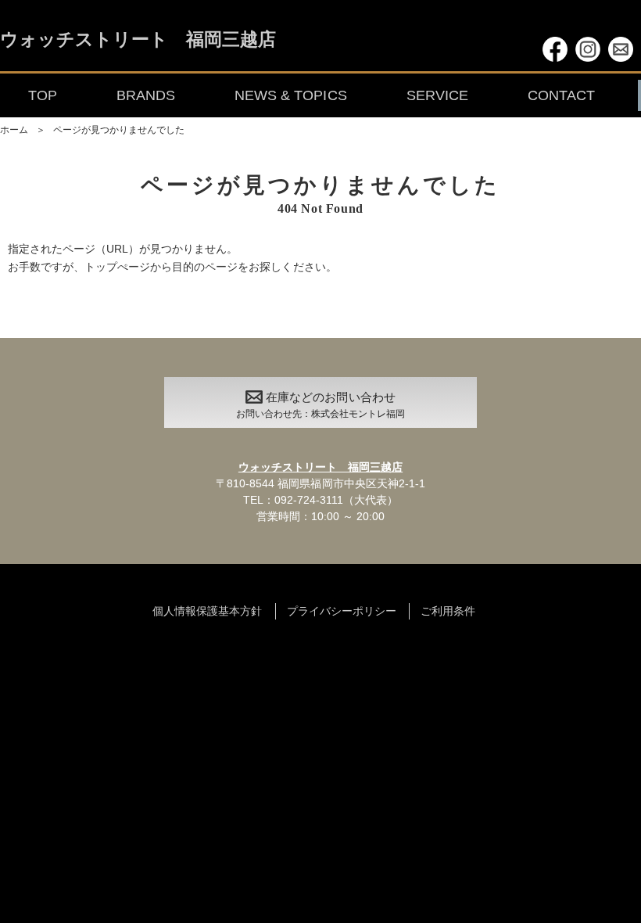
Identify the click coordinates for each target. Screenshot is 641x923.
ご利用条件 (448, 611)
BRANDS (145, 95)
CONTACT (561, 95)
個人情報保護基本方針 (207, 611)
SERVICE (437, 95)
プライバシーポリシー (341, 611)
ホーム (14, 129)
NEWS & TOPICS (290, 95)
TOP (42, 95)
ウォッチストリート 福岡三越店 (138, 40)
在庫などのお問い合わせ (320, 405)
